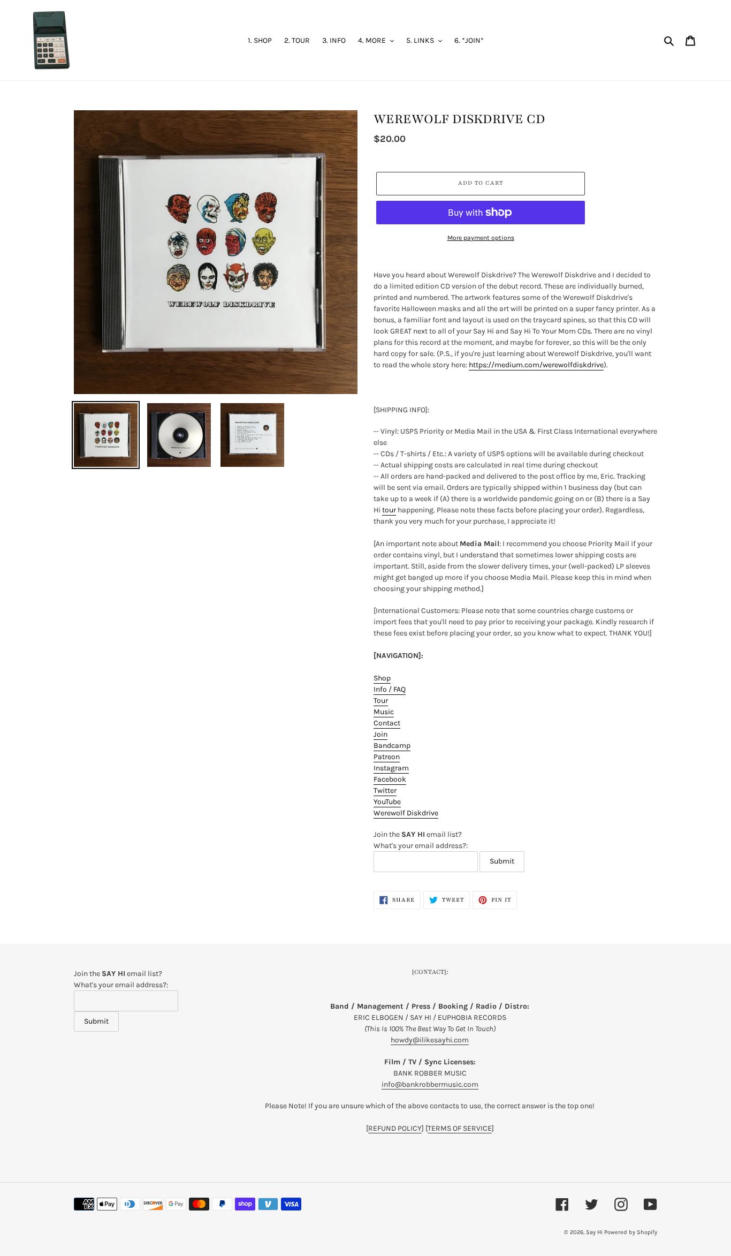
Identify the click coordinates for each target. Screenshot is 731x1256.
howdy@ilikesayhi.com (430, 1040)
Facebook (390, 779)
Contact (387, 723)
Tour (381, 700)
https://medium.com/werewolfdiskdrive (536, 364)
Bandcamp (392, 745)
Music (384, 711)
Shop (382, 678)
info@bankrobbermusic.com (430, 1084)
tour (389, 509)
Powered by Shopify (630, 1232)
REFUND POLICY (395, 1128)
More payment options (480, 237)
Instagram (391, 768)
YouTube (387, 801)
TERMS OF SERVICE (460, 1128)
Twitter (385, 790)
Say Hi (594, 1232)
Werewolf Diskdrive (406, 813)
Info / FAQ (390, 689)
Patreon (387, 756)
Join (380, 734)
